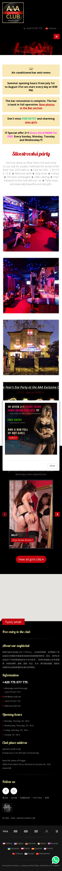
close (52, 465)
